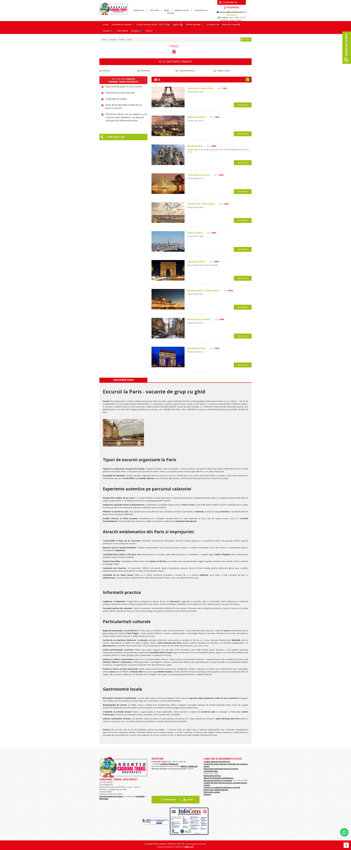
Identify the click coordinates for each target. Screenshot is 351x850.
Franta (122, 39)
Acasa (105, 24)
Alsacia (106, 70)
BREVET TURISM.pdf (189, 766)
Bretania (145, 70)
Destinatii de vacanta (121, 24)
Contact (149, 30)
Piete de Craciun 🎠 (231, 24)
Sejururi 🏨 (177, 24)
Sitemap (207, 794)
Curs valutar (115, 137)
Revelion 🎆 (136, 30)
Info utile (154, 10)
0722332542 (170, 799)
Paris (129, 39)
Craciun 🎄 (108, 30)
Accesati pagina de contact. (111, 796)
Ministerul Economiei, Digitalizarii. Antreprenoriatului (219, 779)
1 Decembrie (122, 30)
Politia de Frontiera (212, 776)
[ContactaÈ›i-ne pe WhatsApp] (344, 832)
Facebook (140, 796)
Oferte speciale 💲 (195, 24)
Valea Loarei (223, 70)
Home (104, 39)
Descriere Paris (123, 380)
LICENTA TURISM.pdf (169, 764)
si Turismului (226, 780)
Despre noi (139, 10)
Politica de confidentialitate (216, 790)
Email (190, 799)
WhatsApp (232, 15)
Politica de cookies (212, 792)
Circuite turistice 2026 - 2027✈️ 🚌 (152, 24)
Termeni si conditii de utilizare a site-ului (222, 787)
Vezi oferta (242, 105)
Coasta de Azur (187, 70)
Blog (166, 10)
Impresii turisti (181, 10)
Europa (113, 39)
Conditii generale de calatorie (217, 761)
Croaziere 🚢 (213, 24)
